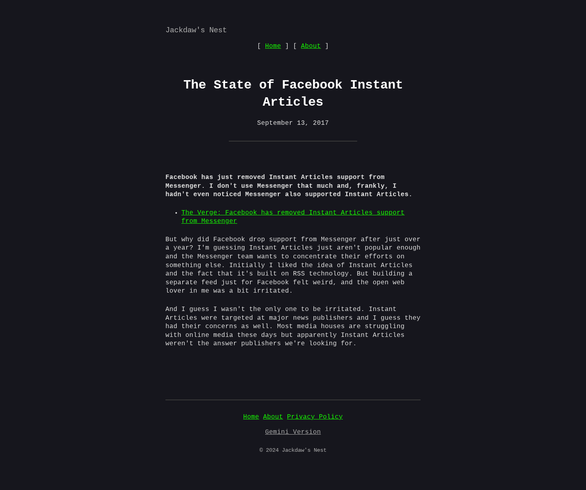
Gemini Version (293, 432)
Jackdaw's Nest (196, 30)
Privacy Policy (315, 417)
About (311, 46)
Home (273, 46)
